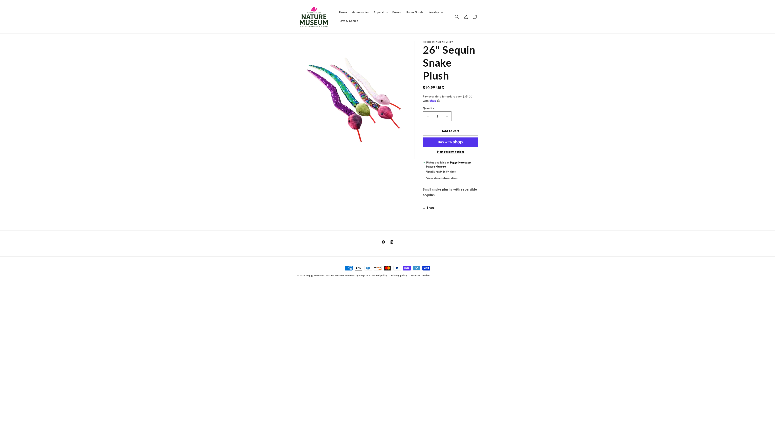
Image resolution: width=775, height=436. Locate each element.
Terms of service (420, 275)
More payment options (450, 151)
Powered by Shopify (356, 275)
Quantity (428, 108)
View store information (442, 178)
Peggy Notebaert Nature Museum (325, 275)
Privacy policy (399, 275)
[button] (380, 12)
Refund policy (379, 275)
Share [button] (431, 207)
